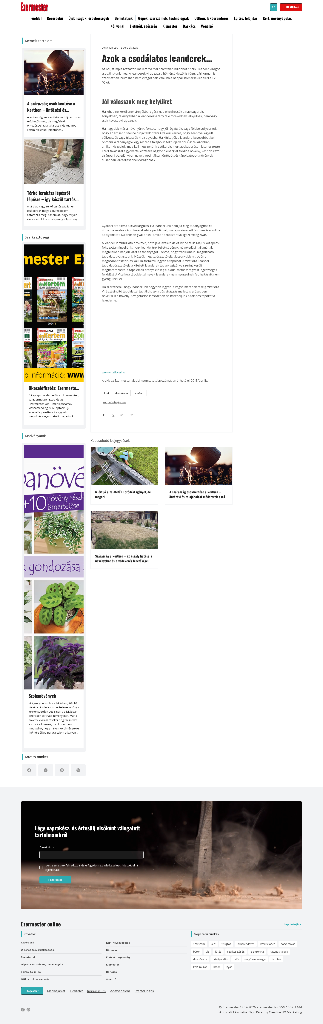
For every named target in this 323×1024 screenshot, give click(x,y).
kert (106, 393)
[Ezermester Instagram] (28, 1009)
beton (217, 967)
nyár (229, 967)
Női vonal (112, 949)
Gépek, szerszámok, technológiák (42, 964)
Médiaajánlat (56, 991)
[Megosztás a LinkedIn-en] (122, 413)
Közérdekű (27, 942)
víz (207, 951)
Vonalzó (111, 979)
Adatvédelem (120, 991)
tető (236, 959)
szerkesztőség (235, 951)
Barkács (111, 971)
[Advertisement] (161, 193)
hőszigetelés (220, 959)
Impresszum (96, 991)
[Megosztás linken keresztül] (131, 413)
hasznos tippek (279, 951)
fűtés (218, 951)
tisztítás (276, 959)
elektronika (257, 951)
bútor (196, 951)
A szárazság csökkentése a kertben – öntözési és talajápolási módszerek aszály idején (198, 493)
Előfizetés (76, 991)
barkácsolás (288, 944)
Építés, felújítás (31, 971)
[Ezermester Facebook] (23, 1009)
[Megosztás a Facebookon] (103, 413)
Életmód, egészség (118, 957)
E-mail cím (47, 847)
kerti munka (200, 967)
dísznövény (121, 393)
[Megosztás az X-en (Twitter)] (113, 413)
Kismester (112, 964)
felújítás (226, 944)
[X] (45, 770)
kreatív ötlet (267, 944)
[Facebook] (29, 770)
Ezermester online (41, 924)
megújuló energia (255, 959)
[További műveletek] (219, 47)
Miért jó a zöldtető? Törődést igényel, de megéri (123, 493)
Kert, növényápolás (113, 401)
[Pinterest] (62, 770)
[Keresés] (273, 7)
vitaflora (139, 393)
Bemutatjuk (28, 957)
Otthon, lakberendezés (35, 979)
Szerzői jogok (144, 991)
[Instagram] (78, 770)
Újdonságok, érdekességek (38, 949)
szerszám (199, 944)
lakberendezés (245, 944)
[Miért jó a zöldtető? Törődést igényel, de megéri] (124, 464)
